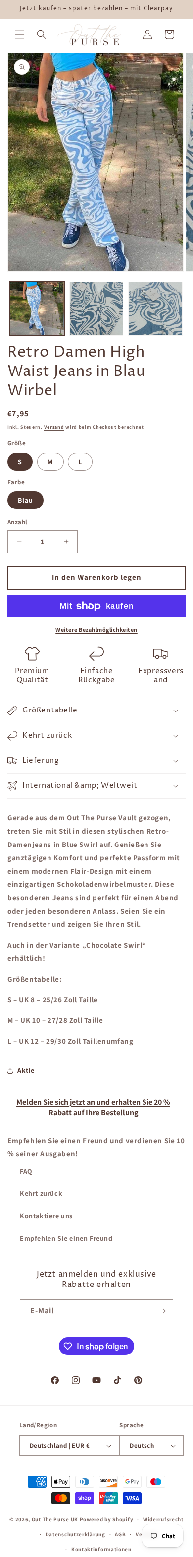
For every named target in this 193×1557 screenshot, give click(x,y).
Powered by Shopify (107, 1519)
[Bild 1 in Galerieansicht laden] (37, 309)
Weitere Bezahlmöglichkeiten (96, 629)
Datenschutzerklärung (75, 1534)
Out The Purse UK (55, 1519)
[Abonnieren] (162, 1310)
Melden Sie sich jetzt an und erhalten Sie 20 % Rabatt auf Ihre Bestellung (93, 1107)
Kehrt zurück (41, 1193)
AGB (120, 1534)
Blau (25, 500)
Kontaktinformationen (101, 1549)
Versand (54, 427)
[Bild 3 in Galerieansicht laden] (155, 309)
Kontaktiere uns (46, 1215)
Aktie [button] (26, 1070)
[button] (20, 34)
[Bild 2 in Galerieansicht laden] (96, 309)
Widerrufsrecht (163, 1519)
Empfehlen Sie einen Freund (66, 1238)
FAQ (26, 1171)
